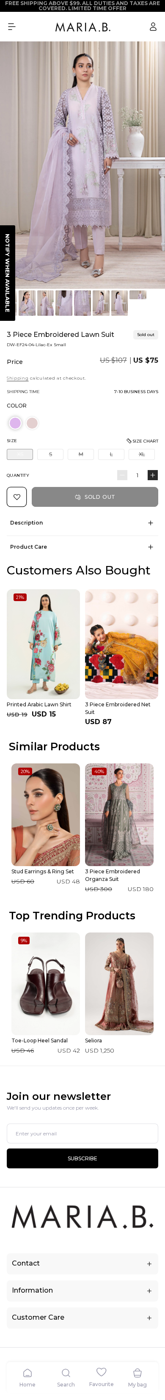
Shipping (18, 378)
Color (17, 405)
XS (25, 455)
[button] (12, 27)
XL (147, 455)
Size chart (145, 441)
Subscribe (82, 1158)
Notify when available (7, 273)
